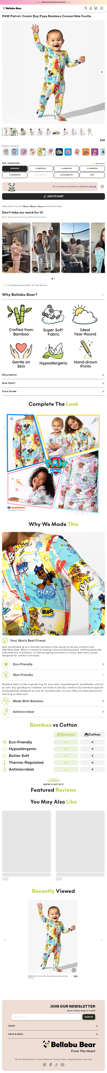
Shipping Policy (75, 1059)
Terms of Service (44, 1059)
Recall (18, 1059)
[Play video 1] (16, 247)
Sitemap (88, 1059)
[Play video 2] (46, 247)
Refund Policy (28, 1059)
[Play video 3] (75, 247)
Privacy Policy (60, 1059)
